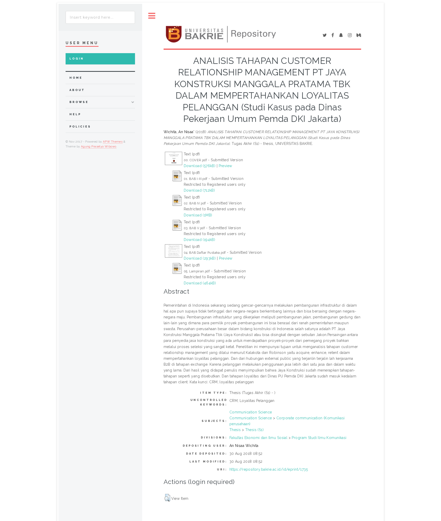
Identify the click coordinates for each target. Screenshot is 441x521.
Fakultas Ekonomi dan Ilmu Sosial (258, 438)
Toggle (152, 16)
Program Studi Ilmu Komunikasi (319, 438)
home (75, 77)
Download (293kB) (200, 258)
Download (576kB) (200, 166)
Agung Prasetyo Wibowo (98, 146)
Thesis (235, 430)
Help (75, 114)
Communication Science (250, 412)
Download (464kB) (200, 283)
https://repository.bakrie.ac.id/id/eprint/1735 (268, 469)
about (77, 90)
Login (76, 58)
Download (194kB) (199, 240)
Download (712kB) (199, 190)
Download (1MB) (198, 215)
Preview (225, 166)
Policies (80, 126)
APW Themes (112, 141)
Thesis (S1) (254, 430)
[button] (167, 498)
